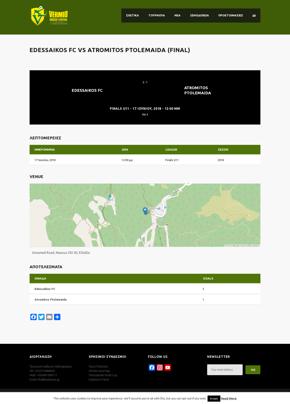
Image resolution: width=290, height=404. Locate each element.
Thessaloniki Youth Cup (103, 375)
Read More (229, 398)
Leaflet (229, 246)
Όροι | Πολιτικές (98, 366)
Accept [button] (214, 398)
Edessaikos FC (87, 90)
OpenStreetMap (246, 246)
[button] (145, 211)
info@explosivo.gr (48, 379)
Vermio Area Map (99, 370)
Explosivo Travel (99, 379)
